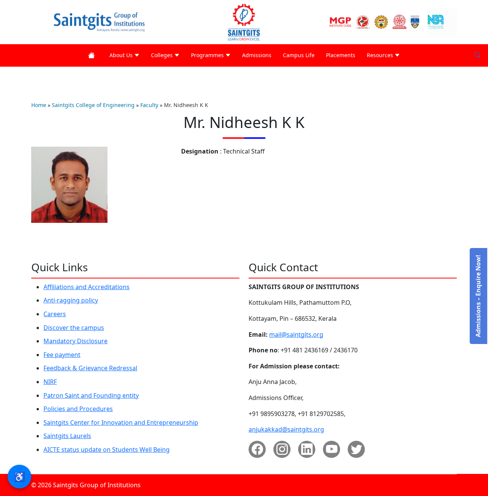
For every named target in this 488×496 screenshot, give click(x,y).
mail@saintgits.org (296, 334)
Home (38, 105)
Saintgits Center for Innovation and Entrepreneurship (120, 422)
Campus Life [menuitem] (299, 55)
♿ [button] (19, 476)
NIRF (50, 382)
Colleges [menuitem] (162, 55)
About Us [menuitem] (121, 55)
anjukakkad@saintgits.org (286, 429)
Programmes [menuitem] (208, 55)
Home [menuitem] (93, 55)
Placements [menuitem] (340, 55)
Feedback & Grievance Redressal (90, 368)
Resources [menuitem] (381, 55)
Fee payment (61, 354)
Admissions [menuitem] (256, 55)
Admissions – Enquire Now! (478, 296)
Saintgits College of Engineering (93, 105)
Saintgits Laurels (67, 436)
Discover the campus (73, 327)
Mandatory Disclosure (75, 341)
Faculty (149, 105)
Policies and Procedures (78, 409)
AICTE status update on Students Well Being (106, 449)
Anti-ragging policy (70, 300)
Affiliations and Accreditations (86, 287)
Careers (54, 314)
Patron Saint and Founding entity (91, 395)
